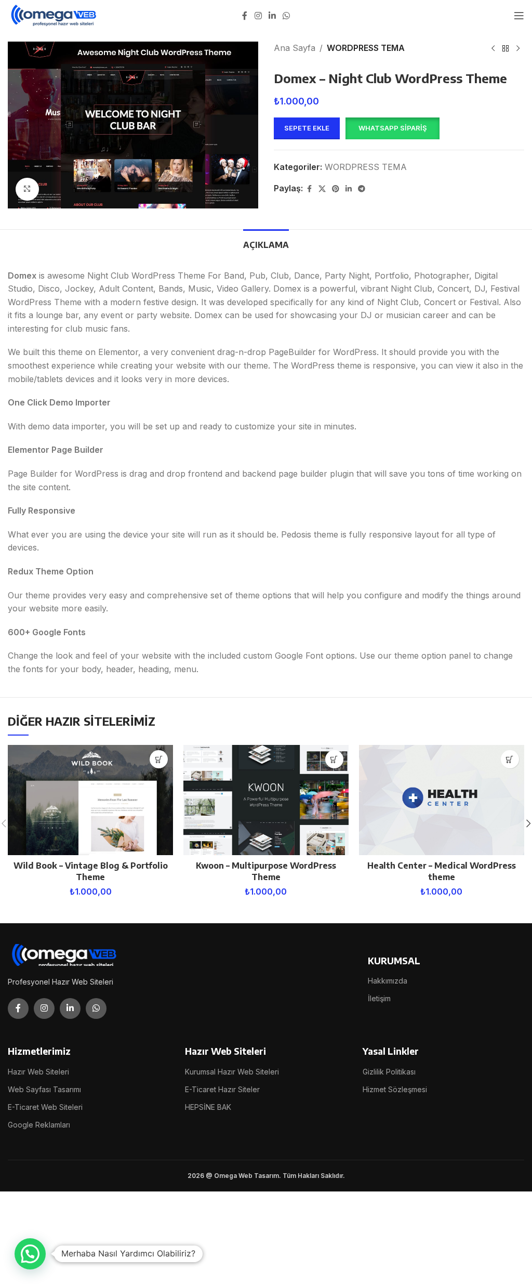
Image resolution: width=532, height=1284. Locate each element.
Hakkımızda (387, 980)
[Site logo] (54, 14)
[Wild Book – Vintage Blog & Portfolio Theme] (90, 800)
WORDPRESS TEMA (366, 48)
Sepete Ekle (306, 128)
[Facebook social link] (244, 15)
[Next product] (518, 49)
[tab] (266, 243)
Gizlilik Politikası (389, 1071)
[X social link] (322, 189)
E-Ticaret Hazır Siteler (222, 1089)
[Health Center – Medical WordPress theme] (441, 800)
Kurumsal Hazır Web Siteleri (232, 1071)
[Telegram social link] (361, 189)
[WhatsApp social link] (287, 15)
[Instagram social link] (258, 15)
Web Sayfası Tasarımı (44, 1089)
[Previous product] (493, 49)
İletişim (379, 998)
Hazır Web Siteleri (38, 1071)
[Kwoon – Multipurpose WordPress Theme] (266, 800)
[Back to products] (505, 49)
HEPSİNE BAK (208, 1107)
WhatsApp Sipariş (392, 128)
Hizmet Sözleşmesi (395, 1089)
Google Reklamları (39, 1124)
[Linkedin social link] (272, 15)
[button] (392, 128)
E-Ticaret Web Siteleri (45, 1107)
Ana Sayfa (294, 48)
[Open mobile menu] (519, 15)
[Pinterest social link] (335, 189)
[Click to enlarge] (27, 189)
